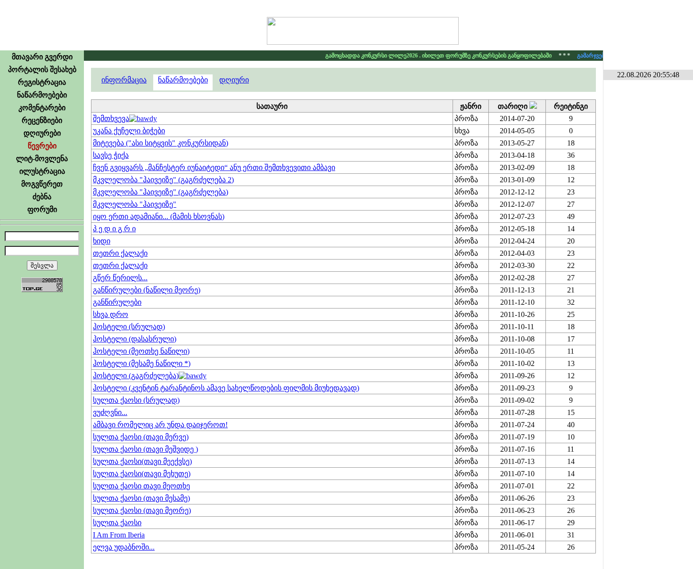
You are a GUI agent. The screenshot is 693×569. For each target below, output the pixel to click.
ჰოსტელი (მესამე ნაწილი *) (141, 363)
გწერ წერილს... (120, 278)
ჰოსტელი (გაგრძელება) (136, 376)
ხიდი (101, 241)
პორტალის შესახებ (42, 69)
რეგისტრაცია (42, 82)
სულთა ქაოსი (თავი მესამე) (141, 498)
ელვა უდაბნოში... (124, 547)
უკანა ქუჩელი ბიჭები (129, 131)
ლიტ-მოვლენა (42, 158)
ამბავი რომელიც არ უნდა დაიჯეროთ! (160, 425)
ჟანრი (470, 106)
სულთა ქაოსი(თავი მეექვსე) (142, 461)
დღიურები (42, 133)
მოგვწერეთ (42, 184)
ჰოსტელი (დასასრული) (134, 339)
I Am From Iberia (119, 535)
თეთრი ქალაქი (120, 253)
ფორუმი (42, 209)
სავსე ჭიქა (111, 155)
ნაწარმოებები (42, 95)
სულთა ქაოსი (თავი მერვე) (141, 437)
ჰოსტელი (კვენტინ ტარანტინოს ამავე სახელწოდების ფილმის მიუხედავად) (226, 388)
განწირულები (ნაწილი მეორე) (146, 290)
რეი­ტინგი (571, 106)
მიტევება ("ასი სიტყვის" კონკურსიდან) (160, 143)
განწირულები (117, 302)
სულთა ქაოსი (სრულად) (136, 400)
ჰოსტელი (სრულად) (129, 327)
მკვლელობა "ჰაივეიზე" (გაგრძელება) (160, 192)
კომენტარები (42, 108)
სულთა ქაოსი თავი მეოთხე (141, 486)
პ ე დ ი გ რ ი (114, 229)
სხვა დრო (110, 314)
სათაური (272, 106)
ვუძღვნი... (110, 412)
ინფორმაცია (124, 80)
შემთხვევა (111, 118)
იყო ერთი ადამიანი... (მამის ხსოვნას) (158, 216)
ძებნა (42, 197)
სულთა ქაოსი (117, 523)
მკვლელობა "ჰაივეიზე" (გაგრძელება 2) (163, 180)
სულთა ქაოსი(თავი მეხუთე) (141, 474)
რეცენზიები (42, 120)
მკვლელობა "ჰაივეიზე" (134, 204)
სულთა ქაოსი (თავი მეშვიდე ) (145, 449)
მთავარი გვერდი (42, 57)
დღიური (234, 80)
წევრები (42, 146)
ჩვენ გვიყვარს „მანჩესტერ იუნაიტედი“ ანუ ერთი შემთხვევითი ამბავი (214, 167)
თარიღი (513, 106)
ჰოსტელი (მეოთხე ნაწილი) (141, 351)
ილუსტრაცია (42, 171)
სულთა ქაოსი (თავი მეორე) (142, 510)
